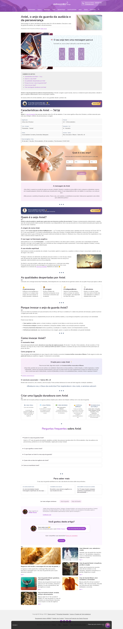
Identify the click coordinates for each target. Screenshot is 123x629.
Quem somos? (52, 614)
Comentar (61, 540)
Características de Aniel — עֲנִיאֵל (33, 76)
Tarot (53, 9)
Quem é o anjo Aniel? (30, 78)
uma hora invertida (41, 266)
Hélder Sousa (43, 28)
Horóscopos (31, 9)
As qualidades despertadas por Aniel (35, 81)
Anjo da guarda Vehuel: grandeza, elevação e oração (48, 579)
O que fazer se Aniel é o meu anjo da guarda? (38, 454)
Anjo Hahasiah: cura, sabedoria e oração (89, 549)
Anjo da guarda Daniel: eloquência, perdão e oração (90, 564)
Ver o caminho (95, 210)
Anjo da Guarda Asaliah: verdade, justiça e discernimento (48, 593)
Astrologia (47, 9)
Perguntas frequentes (63, 614)
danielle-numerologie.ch (28, 375)
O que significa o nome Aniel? (33, 448)
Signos (40, 9)
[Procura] (98, 10)
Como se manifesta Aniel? (31, 465)
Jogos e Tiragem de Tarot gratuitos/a (80, 614)
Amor (80, 9)
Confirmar (81, 173)
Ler (22, 574)
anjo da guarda (31, 114)
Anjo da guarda (65, 501)
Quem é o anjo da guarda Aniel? (34, 437)
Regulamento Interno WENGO (43, 618)
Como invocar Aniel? (30, 85)
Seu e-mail (69, 165)
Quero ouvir (96, 103)
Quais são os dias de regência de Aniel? (36, 460)
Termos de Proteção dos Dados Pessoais (76, 618)
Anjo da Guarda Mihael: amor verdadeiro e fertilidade (88, 579)
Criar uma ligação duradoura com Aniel (35, 87)
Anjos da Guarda (76, 501)
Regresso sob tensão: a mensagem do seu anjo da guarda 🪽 (40, 566)
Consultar (93, 9)
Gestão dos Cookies (58, 618)
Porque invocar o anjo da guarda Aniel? (36, 83)
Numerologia (61, 9)
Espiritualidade (72, 9)
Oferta (86, 9)
